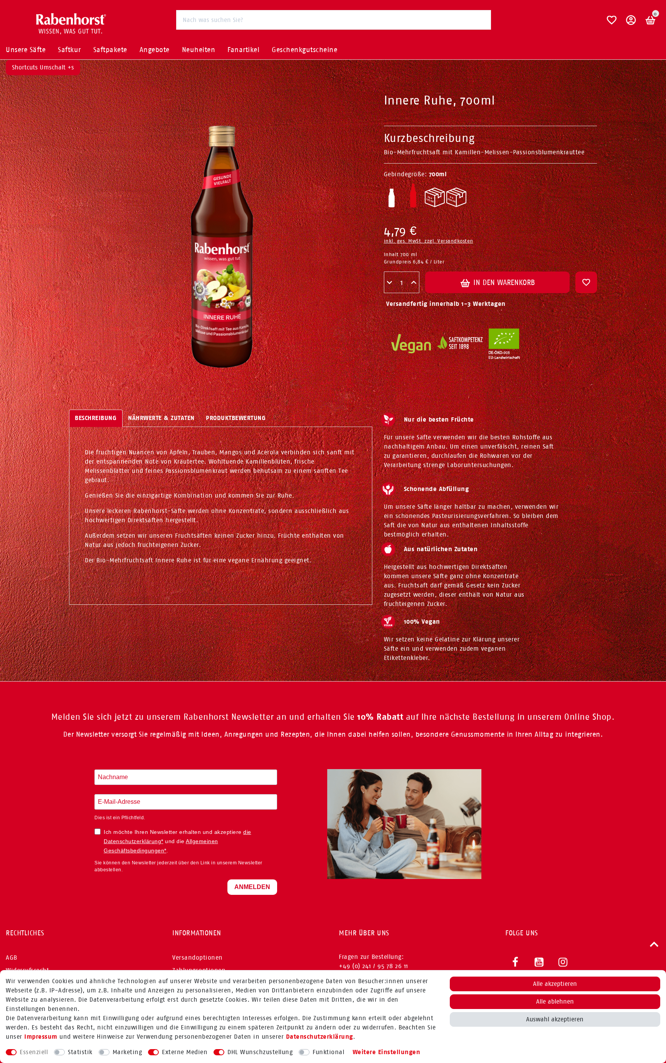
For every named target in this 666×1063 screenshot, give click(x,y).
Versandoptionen (197, 957)
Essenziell (34, 1052)
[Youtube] (539, 962)
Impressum (40, 1036)
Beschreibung (95, 418)
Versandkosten (455, 241)
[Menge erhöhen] (414, 283)
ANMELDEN (252, 887)
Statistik (80, 1052)
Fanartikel (243, 50)
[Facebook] (515, 962)
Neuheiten (198, 50)
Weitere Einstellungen (386, 1052)
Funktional (328, 1052)
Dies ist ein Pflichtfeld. (119, 817)
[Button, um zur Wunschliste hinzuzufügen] (586, 282)
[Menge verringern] (389, 283)
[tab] (96, 418)
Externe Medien (184, 1052)
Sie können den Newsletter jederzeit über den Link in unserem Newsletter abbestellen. (178, 866)
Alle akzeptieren (555, 983)
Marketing (127, 1052)
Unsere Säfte (25, 50)
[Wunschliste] (612, 23)
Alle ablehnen (555, 1001)
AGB (11, 957)
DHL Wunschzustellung (260, 1052)
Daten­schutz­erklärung (319, 1036)
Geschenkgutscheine (304, 50)
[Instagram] (563, 962)
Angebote (155, 50)
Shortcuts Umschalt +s (43, 67)
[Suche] (481, 19)
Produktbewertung (236, 418)
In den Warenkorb (503, 282)
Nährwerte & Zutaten (161, 418)
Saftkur (69, 50)
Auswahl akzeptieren (555, 1019)
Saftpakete (110, 50)
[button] (631, 23)
